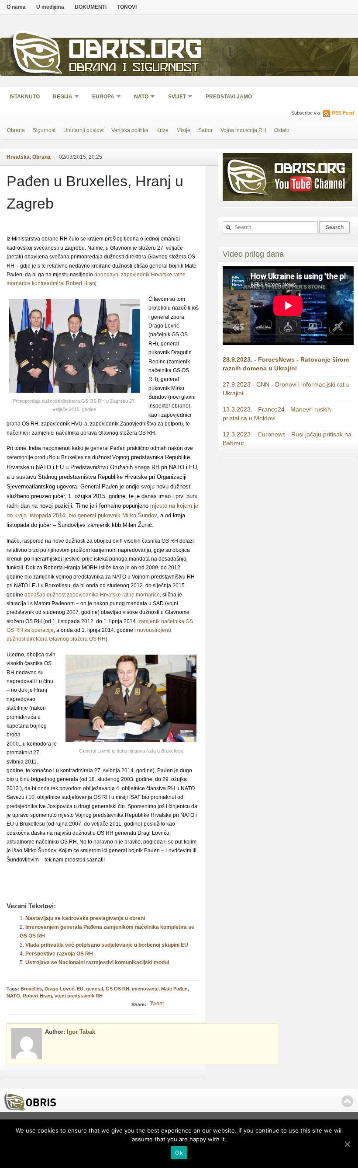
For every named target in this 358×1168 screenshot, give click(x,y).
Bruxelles (31, 988)
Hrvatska (18, 157)
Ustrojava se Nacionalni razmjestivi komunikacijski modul (97, 962)
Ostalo (281, 130)
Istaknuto (25, 97)
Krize (162, 130)
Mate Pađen (174, 988)
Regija (59, 97)
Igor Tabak (81, 1032)
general (94, 988)
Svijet (174, 97)
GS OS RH (117, 988)
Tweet (157, 1004)
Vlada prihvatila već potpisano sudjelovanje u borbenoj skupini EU (106, 945)
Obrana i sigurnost (134, 68)
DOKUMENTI (91, 7)
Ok (179, 1152)
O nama (16, 7)
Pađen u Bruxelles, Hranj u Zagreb (95, 192)
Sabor (205, 130)
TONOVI (127, 7)
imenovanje (145, 988)
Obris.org (135, 51)
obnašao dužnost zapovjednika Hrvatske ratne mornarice (92, 595)
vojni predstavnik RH (79, 995)
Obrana (16, 130)
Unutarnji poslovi (83, 130)
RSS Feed (343, 112)
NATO (138, 97)
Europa (100, 97)
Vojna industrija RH (243, 130)
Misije (183, 130)
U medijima (50, 7)
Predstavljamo (229, 97)
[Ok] (347, 1144)
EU (80, 988)
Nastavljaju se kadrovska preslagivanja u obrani (85, 918)
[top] (347, 1101)
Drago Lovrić (59, 988)
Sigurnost (44, 130)
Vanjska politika (129, 130)
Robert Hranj (37, 995)
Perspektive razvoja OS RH (59, 954)
